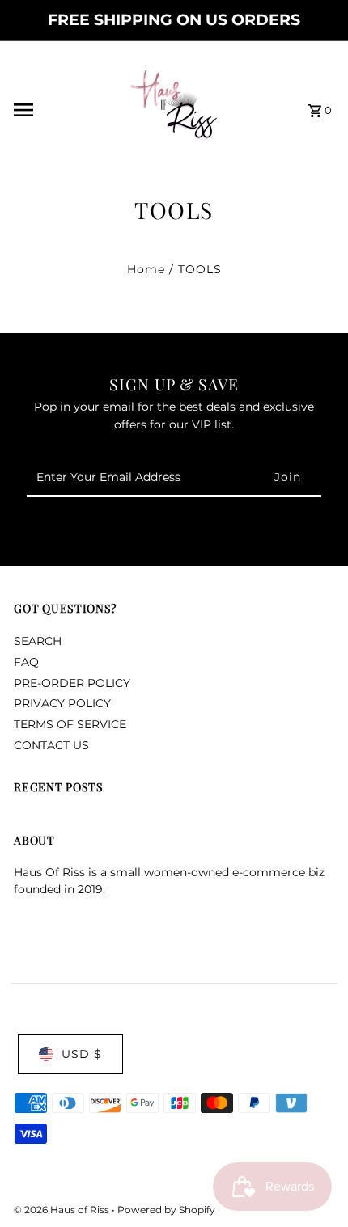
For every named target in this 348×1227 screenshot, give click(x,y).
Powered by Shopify (166, 1210)
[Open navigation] (57, 110)
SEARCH (38, 641)
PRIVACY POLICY (62, 703)
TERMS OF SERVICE (70, 724)
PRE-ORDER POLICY (72, 683)
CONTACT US (51, 745)
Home (146, 269)
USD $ (82, 1054)
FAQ (26, 662)
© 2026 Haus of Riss (63, 1210)
